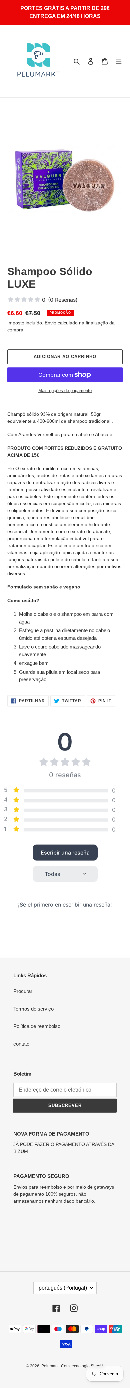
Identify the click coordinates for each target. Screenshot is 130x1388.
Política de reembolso (36, 1026)
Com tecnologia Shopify (82, 1366)
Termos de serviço (33, 1009)
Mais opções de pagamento (65, 390)
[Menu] (119, 61)
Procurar (22, 991)
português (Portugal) (63, 1288)
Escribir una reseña (65, 852)
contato (21, 1044)
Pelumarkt (50, 1366)
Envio (50, 322)
